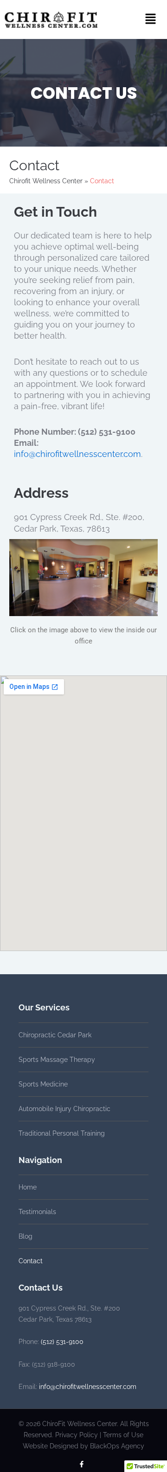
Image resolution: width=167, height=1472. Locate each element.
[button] (150, 19)
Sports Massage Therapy (57, 1059)
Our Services (44, 1007)
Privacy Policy (76, 1435)
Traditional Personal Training (62, 1133)
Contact (31, 1261)
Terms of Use (123, 1435)
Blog (25, 1236)
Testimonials (37, 1211)
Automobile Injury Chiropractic (64, 1108)
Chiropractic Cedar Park (55, 1035)
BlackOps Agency (117, 1446)
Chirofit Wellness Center (46, 181)
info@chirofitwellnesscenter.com (77, 454)
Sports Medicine (43, 1084)
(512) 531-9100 (62, 1341)
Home (28, 1187)
